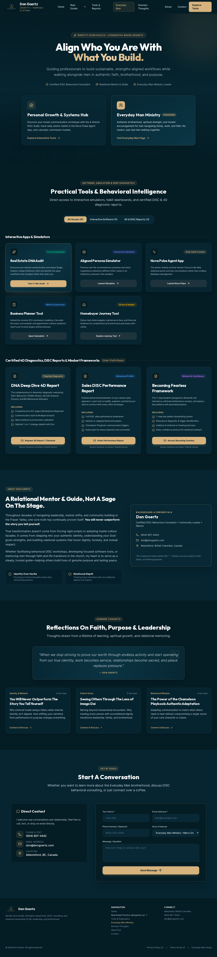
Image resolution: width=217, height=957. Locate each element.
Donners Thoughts (143, 7)
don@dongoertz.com (152, 540)
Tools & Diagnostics (120, 918)
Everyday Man (121, 7)
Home (61, 6)
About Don (116, 930)
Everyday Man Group (202, 947)
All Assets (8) (75, 219)
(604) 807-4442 (150, 534)
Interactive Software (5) (103, 219)
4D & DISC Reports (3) (136, 219)
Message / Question (112, 841)
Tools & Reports (96, 7)
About (168, 6)
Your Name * (109, 811)
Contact (182, 6)
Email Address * (160, 811)
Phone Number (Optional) (115, 826)
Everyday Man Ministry (122, 922)
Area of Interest (159, 826)
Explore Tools (196, 7)
